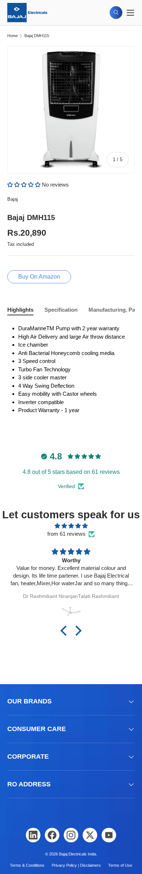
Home (12, 36)
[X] (90, 835)
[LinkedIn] (33, 835)
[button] (24, 184)
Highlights (20, 310)
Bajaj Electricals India (77, 854)
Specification (61, 310)
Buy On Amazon (39, 277)
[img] (71, 526)
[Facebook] (52, 835)
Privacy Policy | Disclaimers (76, 865)
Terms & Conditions (27, 865)
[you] (109, 835)
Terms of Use (120, 865)
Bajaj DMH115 (36, 36)
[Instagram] (71, 835)
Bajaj (12, 199)
